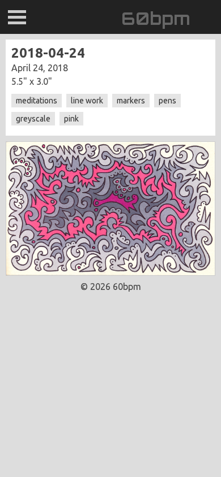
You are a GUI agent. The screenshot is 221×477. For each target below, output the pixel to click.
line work (87, 100)
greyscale (33, 118)
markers (131, 100)
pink (71, 118)
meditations (36, 100)
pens (167, 100)
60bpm (155, 18)
